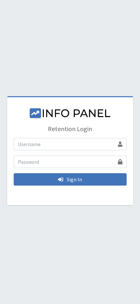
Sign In (74, 179)
